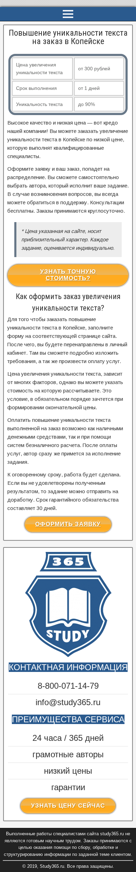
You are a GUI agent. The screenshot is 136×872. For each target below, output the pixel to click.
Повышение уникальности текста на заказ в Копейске (68, 37)
